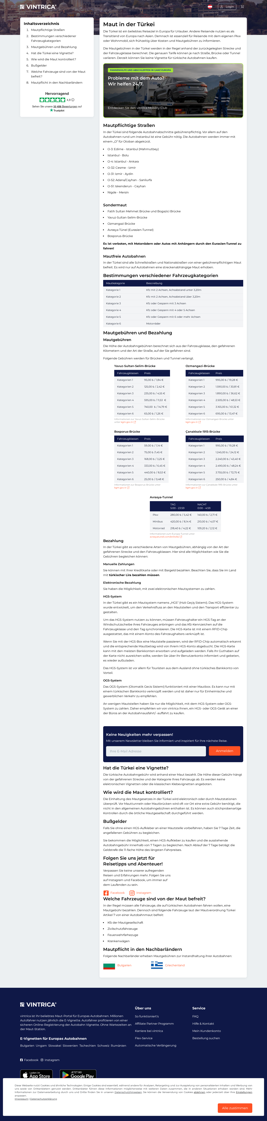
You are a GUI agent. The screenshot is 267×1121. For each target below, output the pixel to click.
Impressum (21, 1099)
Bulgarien (124, 965)
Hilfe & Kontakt (203, 1023)
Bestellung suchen (206, 1038)
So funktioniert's (147, 1016)
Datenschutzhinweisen (128, 1092)
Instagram (143, 893)
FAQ (195, 1016)
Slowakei (54, 1045)
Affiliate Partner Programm (154, 1023)
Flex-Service (144, 1038)
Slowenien (70, 1045)
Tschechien (87, 1045)
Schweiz (103, 1045)
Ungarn (41, 1045)
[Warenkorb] (242, 6)
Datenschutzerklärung (43, 1099)
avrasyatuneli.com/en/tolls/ (164, 536)
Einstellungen (244, 1092)
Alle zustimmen (235, 1108)
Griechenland (175, 965)
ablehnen (199, 1092)
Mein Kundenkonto (206, 1031)
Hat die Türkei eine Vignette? (52, 53)
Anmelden (224, 751)
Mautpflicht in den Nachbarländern (56, 82)
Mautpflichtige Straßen (48, 30)
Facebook (117, 893)
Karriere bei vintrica (149, 1031)
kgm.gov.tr (127, 422)
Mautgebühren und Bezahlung (54, 47)
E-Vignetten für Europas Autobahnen (53, 1038)
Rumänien (118, 1045)
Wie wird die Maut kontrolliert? (53, 59)
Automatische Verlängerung (155, 1045)
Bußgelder (39, 65)
